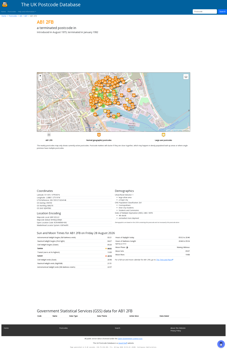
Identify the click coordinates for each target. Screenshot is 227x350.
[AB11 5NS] (108, 115)
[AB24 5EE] (122, 79)
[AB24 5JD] (105, 79)
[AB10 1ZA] (96, 93)
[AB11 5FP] (114, 94)
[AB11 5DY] (134, 95)
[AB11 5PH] (114, 116)
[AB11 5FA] (118, 85)
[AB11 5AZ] (100, 101)
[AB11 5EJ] (129, 90)
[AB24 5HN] (111, 88)
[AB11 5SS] (99, 104)
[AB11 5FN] (114, 92)
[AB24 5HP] (114, 86)
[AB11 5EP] (108, 91)
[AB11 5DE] (129, 109)
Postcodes (12, 11)
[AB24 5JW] (103, 81)
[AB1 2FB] (112, 100)
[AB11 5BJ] (91, 101)
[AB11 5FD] (105, 95)
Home (3, 11)
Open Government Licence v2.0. (130, 338)
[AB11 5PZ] (93, 108)
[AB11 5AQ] (110, 103)
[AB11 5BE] (107, 104)
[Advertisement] (108, 53)
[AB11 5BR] (116, 98)
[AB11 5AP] (108, 100)
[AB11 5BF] (105, 103)
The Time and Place (164, 260)
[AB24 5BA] (99, 85)
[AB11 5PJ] (95, 114)
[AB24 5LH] (107, 77)
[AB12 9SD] (91, 95)
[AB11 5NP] (105, 111)
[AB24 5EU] (110, 79)
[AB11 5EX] (130, 102)
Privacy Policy (175, 331)
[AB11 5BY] (96, 102)
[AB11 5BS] (126, 108)
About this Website (178, 328)
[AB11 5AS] (118, 103)
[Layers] (186, 76)
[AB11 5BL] (93, 103)
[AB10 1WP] (96, 96)
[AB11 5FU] (132, 104)
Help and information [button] (26, 11)
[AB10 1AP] (93, 91)
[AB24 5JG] (105, 82)
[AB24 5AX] (100, 92)
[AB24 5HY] (101, 85)
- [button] (40, 79)
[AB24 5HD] (112, 84)
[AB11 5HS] (105, 91)
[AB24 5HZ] (108, 85)
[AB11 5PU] (118, 115)
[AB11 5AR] (114, 102)
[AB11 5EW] (127, 100)
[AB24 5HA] (113, 80)
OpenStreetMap (177, 130)
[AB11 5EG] (123, 82)
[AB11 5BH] (133, 107)
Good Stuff (122, 343)
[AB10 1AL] (94, 88)
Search (222, 11)
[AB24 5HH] (115, 82)
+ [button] (40, 75)
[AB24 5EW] (109, 82)
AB (21, 16)
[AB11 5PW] (108, 112)
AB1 (26, 16)
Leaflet (169, 130)
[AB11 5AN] (121, 95)
